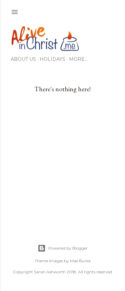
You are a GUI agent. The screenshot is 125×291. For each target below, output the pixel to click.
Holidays (52, 59)
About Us (23, 59)
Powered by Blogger (68, 248)
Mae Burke (80, 260)
